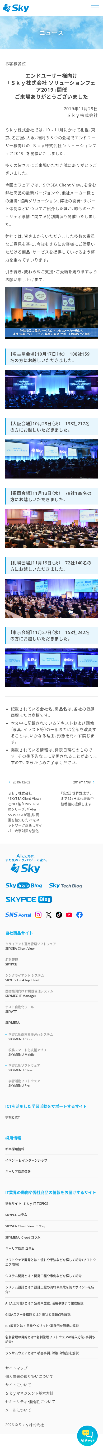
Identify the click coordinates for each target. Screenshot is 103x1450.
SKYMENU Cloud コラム (22, 1237)
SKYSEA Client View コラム (25, 1226)
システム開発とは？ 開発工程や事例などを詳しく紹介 (43, 1276)
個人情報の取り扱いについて (29, 1376)
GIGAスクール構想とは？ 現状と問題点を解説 (38, 1314)
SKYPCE (11, 962)
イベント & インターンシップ (26, 1160)
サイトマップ (16, 1367)
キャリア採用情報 (18, 1172)
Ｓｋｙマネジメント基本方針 (29, 1393)
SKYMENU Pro (24, 1083)
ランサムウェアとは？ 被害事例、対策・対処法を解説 (42, 1353)
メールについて (18, 1409)
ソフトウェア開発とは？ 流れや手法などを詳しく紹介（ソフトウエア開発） (50, 1262)
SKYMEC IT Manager (29, 993)
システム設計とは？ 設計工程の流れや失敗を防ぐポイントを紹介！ (49, 1289)
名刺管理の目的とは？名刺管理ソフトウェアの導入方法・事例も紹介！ (50, 1339)
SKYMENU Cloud (30, 1036)
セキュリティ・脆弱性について (30, 1401)
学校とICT (12, 1117)
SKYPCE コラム (16, 1215)
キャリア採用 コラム (20, 1248)
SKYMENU (13, 1022)
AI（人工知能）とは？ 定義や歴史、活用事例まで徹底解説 (44, 1303)
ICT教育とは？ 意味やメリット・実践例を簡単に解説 (42, 1326)
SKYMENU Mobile (27, 1052)
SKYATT (19, 1009)
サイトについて (18, 1384)
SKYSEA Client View (30, 946)
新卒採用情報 (14, 1149)
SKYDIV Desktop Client (24, 977)
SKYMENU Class (24, 1067)
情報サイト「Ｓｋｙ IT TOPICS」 (27, 1203)
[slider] (26, 331)
